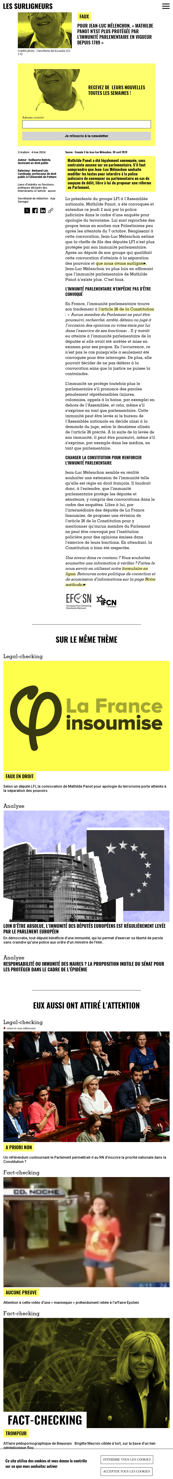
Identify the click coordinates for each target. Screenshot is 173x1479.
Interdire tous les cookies (127, 1459)
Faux (84, 16)
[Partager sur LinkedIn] (43, 211)
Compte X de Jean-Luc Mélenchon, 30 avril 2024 (101, 152)
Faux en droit (20, 776)
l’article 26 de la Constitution (126, 310)
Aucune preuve (21, 1292)
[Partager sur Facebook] (35, 211)
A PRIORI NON (19, 1147)
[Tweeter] (27, 211)
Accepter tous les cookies (126, 1471)
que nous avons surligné (119, 264)
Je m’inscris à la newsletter (86, 136)
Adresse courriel (33, 117)
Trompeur (16, 1433)
